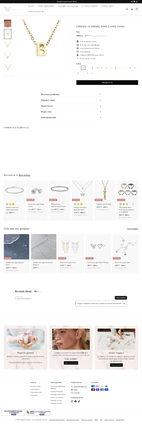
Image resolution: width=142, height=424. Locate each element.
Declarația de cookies (73, 420)
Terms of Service (109, 420)
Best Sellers (24, 175)
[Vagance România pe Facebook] (75, 401)
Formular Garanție (56, 403)
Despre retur (46, 112)
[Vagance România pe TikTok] (79, 401)
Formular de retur (56, 400)
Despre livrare (47, 106)
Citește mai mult (116, 365)
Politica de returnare (57, 397)
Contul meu (107, 6)
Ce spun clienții (90, 6)
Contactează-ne (36, 11)
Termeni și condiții (86, 420)
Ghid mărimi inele (48, 117)
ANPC (96, 420)
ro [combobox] (38, 291)
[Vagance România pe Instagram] (72, 401)
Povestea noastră (35, 386)
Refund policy (120, 420)
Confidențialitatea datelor (57, 420)
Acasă (31, 6)
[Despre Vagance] (116, 339)
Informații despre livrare (58, 394)
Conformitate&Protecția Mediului (58, 387)
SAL (101, 420)
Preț (78, 32)
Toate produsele (46, 6)
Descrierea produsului (50, 94)
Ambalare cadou (48, 100)
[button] (121, 298)
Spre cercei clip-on (71, 363)
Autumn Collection (68, 6)
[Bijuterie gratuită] (25, 339)
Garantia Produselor (57, 391)
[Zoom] (41, 48)
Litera (78, 64)
